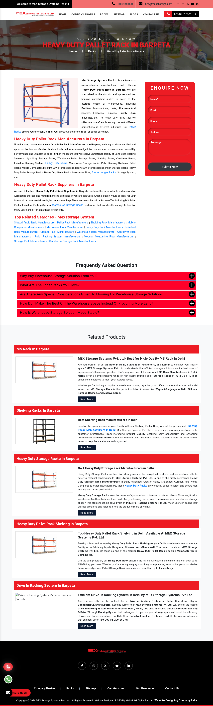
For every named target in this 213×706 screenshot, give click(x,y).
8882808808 (125, 3)
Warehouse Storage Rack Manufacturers (72, 241)
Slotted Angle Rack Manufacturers (34, 222)
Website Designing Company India (175, 700)
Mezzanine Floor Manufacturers (65, 227)
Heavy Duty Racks (56, 163)
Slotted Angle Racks (104, 172)
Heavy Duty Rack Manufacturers (104, 227)
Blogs (134, 14)
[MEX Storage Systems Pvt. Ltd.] (106, 652)
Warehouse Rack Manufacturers (96, 231)
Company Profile (83, 14)
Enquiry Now (183, 13)
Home (62, 14)
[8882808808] (168, 14)
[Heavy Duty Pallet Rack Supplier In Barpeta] (46, 103)
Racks (104, 14)
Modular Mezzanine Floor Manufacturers (108, 236)
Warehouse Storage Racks (67, 205)
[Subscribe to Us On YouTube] (192, 4)
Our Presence (145, 688)
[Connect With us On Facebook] (178, 4)
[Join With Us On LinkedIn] (197, 4)
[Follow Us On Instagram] (183, 4)
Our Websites (115, 688)
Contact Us (151, 14)
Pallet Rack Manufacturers (72, 222)
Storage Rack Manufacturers (57, 231)
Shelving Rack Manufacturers (108, 222)
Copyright (21, 700)
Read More (86, 399)
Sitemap (119, 14)
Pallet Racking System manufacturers (57, 236)
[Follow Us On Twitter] (187, 4)
